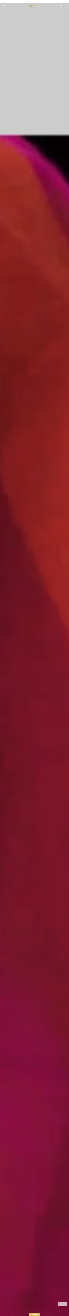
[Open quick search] (61, 6)
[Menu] (4, 6)
